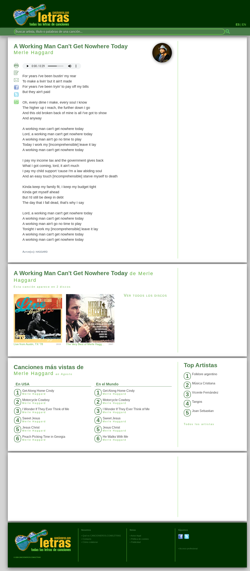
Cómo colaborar (90, 542)
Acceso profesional (188, 548)
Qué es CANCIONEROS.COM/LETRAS (102, 535)
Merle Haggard (34, 52)
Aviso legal (136, 535)
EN (244, 24)
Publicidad (136, 542)
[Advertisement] (212, 295)
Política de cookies (140, 539)
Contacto (87, 539)
